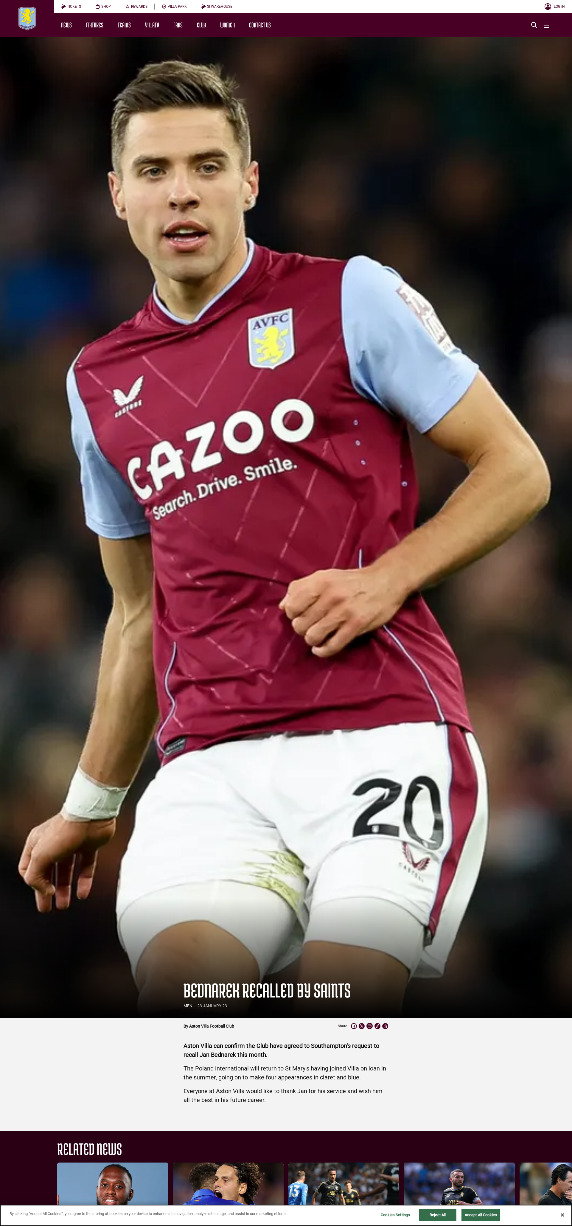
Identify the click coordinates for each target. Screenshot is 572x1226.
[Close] (562, 1215)
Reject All (438, 1215)
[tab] (71, 6)
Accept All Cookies (481, 1215)
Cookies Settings (395, 1215)
